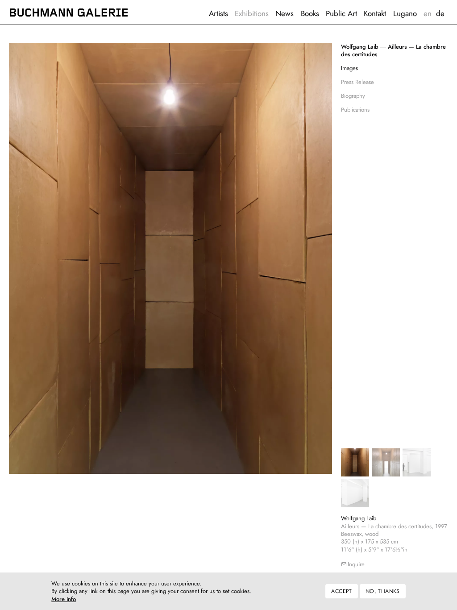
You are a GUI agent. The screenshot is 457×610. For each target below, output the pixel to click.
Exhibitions (252, 13)
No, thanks (383, 591)
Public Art (341, 13)
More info (63, 599)
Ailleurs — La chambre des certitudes (393, 50)
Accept (341, 591)
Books (310, 13)
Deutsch (440, 13)
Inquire (356, 564)
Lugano (405, 13)
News (284, 13)
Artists (218, 13)
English (427, 13)
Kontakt (375, 13)
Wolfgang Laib (358, 518)
